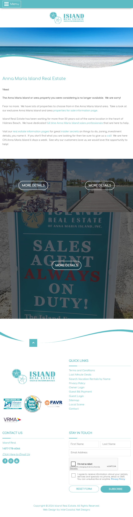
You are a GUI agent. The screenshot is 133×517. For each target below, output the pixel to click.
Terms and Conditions (82, 370)
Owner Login (77, 387)
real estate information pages (31, 131)
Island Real (66, 18)
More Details (33, 185)
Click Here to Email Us (16, 454)
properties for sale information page (75, 110)
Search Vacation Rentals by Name (89, 379)
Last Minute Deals (80, 374)
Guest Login (76, 396)
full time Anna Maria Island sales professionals (75, 123)
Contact (74, 408)
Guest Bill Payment (80, 391)
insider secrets (70, 131)
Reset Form (84, 489)
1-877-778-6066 (11, 448)
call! (109, 135)
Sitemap (74, 400)
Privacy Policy (77, 383)
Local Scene (76, 404)
